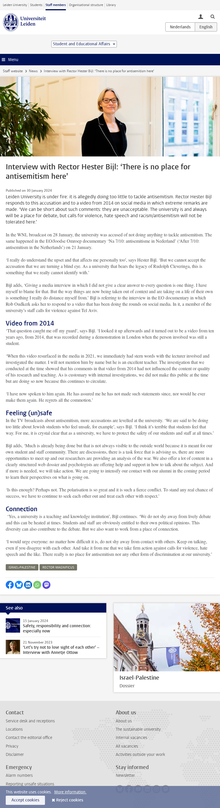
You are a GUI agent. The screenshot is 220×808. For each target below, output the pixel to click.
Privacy (12, 746)
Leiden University (15, 5)
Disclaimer (15, 754)
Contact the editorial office (29, 737)
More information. (70, 792)
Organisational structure (86, 5)
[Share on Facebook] (10, 585)
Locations (14, 729)
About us (124, 721)
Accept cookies (25, 800)
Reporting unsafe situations (30, 784)
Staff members (56, 5)
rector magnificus (58, 567)
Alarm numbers (19, 775)
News (33, 71)
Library (111, 5)
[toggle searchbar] (212, 16)
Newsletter (125, 775)
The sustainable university (138, 729)
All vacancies (127, 746)
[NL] (180, 27)
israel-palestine (22, 567)
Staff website (13, 71)
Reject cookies (69, 800)
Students (36, 5)
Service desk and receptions (30, 721)
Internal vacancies (131, 737)
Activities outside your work (140, 754)
